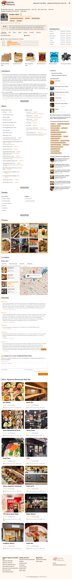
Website (28, 35)
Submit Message (43, 374)
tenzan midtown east (55, 148)
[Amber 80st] (5, 17)
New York (34, 9)
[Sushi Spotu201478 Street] (13, 419)
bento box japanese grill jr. (9, 564)
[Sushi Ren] (36, 532)
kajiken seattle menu (55, 138)
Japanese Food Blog (39, 3)
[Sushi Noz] (36, 391)
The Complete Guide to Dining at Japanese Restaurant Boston (63, 183)
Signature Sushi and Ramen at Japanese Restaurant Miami (62, 188)
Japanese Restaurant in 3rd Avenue (10, 11)
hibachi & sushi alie (7, 562)
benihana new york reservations (10, 568)
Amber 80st (23, 11)
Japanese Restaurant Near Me (56, 3)
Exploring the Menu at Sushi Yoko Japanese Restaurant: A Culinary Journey (62, 166)
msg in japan (39, 561)
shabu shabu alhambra (56, 144)
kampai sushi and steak (56, 136)
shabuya (21, 561)
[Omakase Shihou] (13, 532)
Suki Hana (60, 82)
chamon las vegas (65, 140)
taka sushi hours (6, 570)
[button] (28, 285)
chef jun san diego (55, 128)
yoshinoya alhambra (7, 560)
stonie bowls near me (55, 126)
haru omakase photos (7, 571)
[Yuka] (36, 447)
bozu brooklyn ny (54, 140)
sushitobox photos (55, 130)
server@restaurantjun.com (59, 565)
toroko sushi (65, 144)
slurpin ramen (22, 568)
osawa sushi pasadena (56, 134)
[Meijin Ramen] (36, 503)
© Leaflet (33, 294)
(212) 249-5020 (6, 35)
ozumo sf (53, 123)
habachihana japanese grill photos (58, 132)
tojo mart (66, 136)
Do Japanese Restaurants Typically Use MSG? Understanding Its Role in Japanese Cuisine (60, 118)
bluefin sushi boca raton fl (57, 146)
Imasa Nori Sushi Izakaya (61, 105)
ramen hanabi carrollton (56, 153)
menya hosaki (22, 566)
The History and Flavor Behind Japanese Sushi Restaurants (62, 171)
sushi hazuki (64, 128)
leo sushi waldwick (55, 151)
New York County (42, 9)
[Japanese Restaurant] (8, 3)
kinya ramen (22, 570)
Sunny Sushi (33, 275)
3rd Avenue (19, 20)
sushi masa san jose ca (8, 566)
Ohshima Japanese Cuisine (62, 93)
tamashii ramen (23, 563)
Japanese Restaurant (7, 9)
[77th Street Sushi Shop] (13, 503)
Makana (60, 110)
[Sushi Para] (13, 447)
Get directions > (25, 266)
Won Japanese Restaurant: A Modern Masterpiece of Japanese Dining (62, 160)
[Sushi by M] (36, 475)
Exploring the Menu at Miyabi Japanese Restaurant (62, 177)
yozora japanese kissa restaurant (58, 142)
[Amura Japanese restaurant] (13, 475)
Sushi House (60, 99)
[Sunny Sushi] (36, 419)
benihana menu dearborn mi (63, 123)
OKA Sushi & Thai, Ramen (61, 88)
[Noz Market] (13, 391)
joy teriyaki (22, 565)
